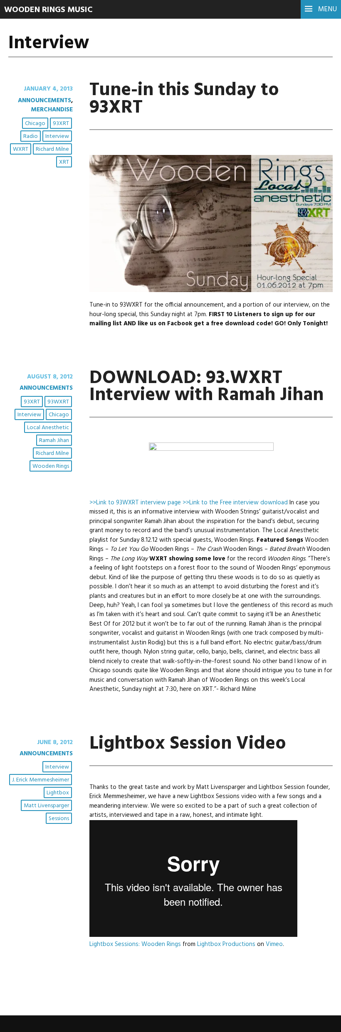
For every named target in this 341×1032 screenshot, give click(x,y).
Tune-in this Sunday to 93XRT (184, 99)
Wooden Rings (50, 466)
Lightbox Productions (226, 944)
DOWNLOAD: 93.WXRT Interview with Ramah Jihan (206, 387)
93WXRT (58, 402)
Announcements (44, 101)
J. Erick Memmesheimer (40, 780)
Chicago (35, 123)
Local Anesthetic (48, 427)
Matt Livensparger (46, 806)
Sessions (59, 818)
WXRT (20, 149)
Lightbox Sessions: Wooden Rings (135, 944)
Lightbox (58, 793)
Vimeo (274, 944)
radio (30, 136)
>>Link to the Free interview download (235, 503)
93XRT (61, 123)
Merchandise (52, 110)
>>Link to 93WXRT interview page (135, 503)
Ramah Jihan (54, 440)
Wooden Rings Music (48, 10)
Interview (57, 136)
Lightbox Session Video (187, 744)
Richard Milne (52, 149)
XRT (64, 162)
